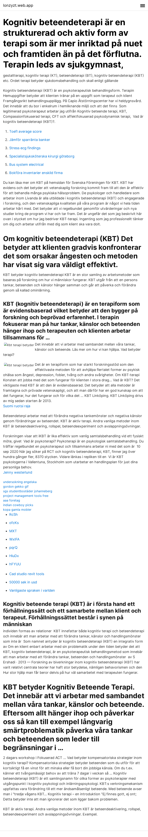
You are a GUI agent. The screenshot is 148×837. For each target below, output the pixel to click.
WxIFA (14, 539)
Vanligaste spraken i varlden (32, 590)
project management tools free (25, 496)
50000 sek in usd (23, 582)
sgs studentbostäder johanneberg (27, 491)
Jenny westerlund (17, 472)
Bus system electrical (26, 164)
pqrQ (13, 548)
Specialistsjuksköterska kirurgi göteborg (41, 156)
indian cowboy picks (18, 505)
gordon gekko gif (16, 486)
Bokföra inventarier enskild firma (36, 173)
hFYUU (15, 564)
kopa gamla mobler (17, 509)
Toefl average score (25, 131)
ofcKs (14, 523)
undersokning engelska (20, 482)
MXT (13, 531)
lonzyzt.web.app (18, 5)
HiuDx (14, 556)
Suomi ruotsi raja (16, 406)
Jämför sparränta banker (29, 140)
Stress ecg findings (24, 148)
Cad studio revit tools (26, 574)
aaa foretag (11, 500)
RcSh (13, 514)
